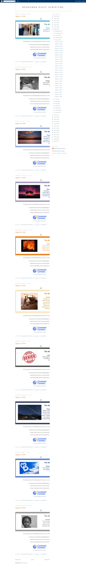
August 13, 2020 (58, 74)
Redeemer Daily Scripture (43, 7)
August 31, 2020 (20, 16)
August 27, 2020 (20, 178)
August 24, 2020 (20, 343)
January (57, 112)
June (56, 101)
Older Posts (47, 559)
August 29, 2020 (20, 69)
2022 (55, 25)
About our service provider (43, 47)
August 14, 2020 (58, 72)
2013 (55, 128)
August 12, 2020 (58, 76)
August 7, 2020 (58, 85)
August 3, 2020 (58, 94)
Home (32, 559)
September (57, 37)
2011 (55, 132)
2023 (55, 22)
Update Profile (33, 47)
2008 (55, 139)
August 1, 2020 (58, 96)
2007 (55, 141)
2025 (55, 18)
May (56, 103)
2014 (55, 126)
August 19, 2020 (58, 63)
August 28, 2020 (20, 123)
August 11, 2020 (58, 79)
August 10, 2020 (58, 81)
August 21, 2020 (20, 455)
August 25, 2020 (20, 286)
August (57, 40)
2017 (55, 119)
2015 (55, 123)
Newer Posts (18, 559)
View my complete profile (59, 153)
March (57, 108)
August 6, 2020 (58, 87)
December (57, 31)
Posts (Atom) (24, 563)
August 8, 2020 (58, 66)
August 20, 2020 (20, 508)
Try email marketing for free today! (40, 112)
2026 (55, 16)
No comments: (43, 61)
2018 (55, 117)
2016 (55, 121)
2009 (55, 137)
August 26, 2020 (20, 232)
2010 (55, 134)
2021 (55, 27)
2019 (55, 115)
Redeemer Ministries (59, 148)
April (56, 105)
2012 (55, 130)
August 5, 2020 (58, 90)
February (57, 110)
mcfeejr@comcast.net (39, 49)
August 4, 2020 (58, 92)
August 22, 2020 (20, 397)
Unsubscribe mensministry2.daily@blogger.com (40, 44)
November (57, 33)
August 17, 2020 (58, 68)
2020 (55, 29)
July (56, 99)
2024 (55, 20)
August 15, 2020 (58, 70)
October (57, 35)
